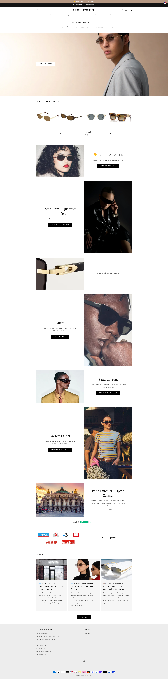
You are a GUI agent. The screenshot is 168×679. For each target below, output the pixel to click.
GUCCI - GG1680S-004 (66, 131)
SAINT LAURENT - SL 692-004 (44, 131)
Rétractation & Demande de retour (46, 639)
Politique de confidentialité (43, 652)
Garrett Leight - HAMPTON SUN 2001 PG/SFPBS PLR (94, 131)
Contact (87, 633)
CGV (37, 642)
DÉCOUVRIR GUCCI (60, 336)
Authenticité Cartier (41, 655)
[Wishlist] (126, 10)
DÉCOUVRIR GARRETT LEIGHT (60, 449)
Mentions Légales (41, 648)
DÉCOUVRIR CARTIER (45, 64)
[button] (38, 10)
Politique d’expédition (42, 633)
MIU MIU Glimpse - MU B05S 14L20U (119, 131)
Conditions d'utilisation (42, 645)
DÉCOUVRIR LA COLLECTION (60, 224)
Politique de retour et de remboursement (47, 636)
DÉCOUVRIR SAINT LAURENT (108, 393)
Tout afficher (84, 617)
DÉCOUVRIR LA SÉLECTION (108, 166)
